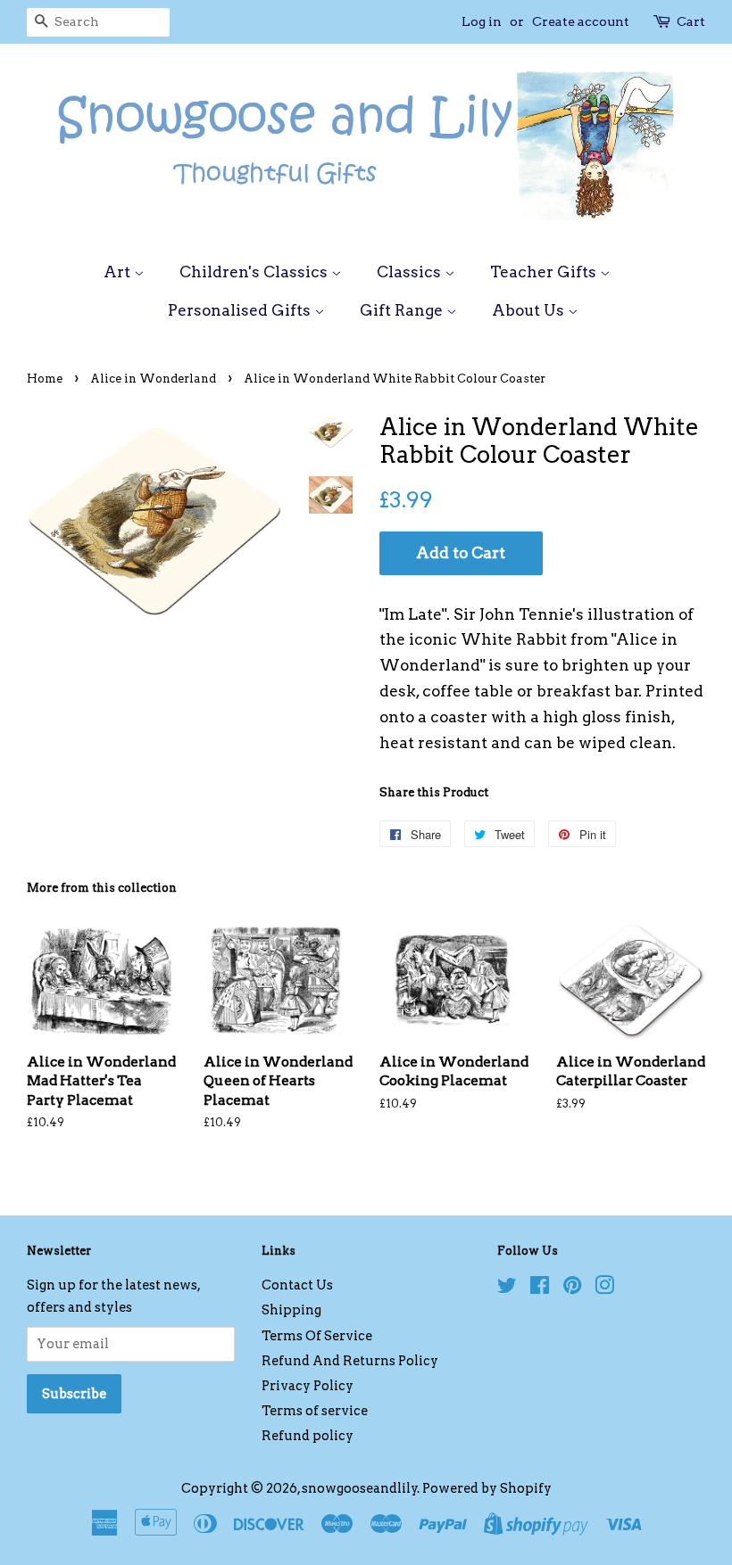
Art (119, 272)
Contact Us (297, 1285)
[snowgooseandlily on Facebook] (539, 1289)
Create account (580, 21)
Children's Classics (255, 272)
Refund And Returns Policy (350, 1361)
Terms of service (315, 1411)
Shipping (291, 1310)
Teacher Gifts (545, 272)
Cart (691, 21)
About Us (530, 310)
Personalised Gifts (241, 310)
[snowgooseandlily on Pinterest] (572, 1289)
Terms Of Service (317, 1336)
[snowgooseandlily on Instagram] (604, 1289)
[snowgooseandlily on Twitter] (507, 1289)
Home (44, 378)
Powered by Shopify (487, 1488)
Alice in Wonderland (153, 378)
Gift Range (403, 310)
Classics (411, 272)
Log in (482, 21)
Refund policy (308, 1436)
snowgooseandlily (360, 1488)
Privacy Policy (308, 1386)
